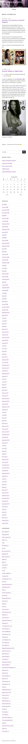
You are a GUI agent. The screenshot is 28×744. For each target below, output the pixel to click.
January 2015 (5, 462)
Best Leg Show (5, 551)
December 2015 (5, 432)
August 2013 (5, 506)
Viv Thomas (4, 731)
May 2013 (4, 512)
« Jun (7, 194)
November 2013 (5, 498)
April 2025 (4, 215)
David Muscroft (5, 587)
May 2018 (4, 351)
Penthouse (4, 670)
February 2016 (5, 426)
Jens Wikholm (5, 639)
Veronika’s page (15, 87)
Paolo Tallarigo (5, 664)
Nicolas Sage (5, 656)
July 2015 (4, 445)
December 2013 (5, 495)
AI (2, 542)
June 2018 (4, 348)
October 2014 (5, 470)
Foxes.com (4, 609)
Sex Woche (4, 698)
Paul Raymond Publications (8, 667)
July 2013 (4, 509)
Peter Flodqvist (5, 676)
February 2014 (5, 492)
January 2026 (5, 207)
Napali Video (5, 653)
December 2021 (5, 279)
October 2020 (5, 290)
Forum (3, 606)
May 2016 (4, 418)
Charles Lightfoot (6, 573)
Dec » (21, 194)
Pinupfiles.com (5, 684)
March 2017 (4, 390)
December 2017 (5, 365)
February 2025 (5, 218)
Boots (3, 562)
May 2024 (4, 235)
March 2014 (4, 490)
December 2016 (5, 398)
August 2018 (5, 343)
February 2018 (5, 359)
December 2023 (5, 243)
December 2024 (5, 224)
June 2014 (4, 481)
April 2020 (4, 298)
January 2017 (5, 395)
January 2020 (5, 304)
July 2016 (4, 412)
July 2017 (4, 379)
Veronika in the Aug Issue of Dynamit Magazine (13, 21)
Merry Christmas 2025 (7, 166)
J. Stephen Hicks (6, 626)
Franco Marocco (5, 612)
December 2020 (5, 287)
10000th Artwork (5, 169)
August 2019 (5, 315)
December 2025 (5, 210)
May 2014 (4, 484)
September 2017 (5, 373)
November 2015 (5, 434)
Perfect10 (4, 673)
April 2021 (4, 282)
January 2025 (5, 221)
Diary (3, 590)
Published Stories (6, 689)
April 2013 (4, 515)
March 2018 (4, 357)
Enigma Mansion (6, 598)
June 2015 (4, 448)
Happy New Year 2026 (7, 163)
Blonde (3, 559)
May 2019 (4, 323)
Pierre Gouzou (5, 681)
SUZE (3, 709)
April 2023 (4, 251)
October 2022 (5, 260)
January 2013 (5, 523)
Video (3, 728)
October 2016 (5, 404)
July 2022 (4, 265)
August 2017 (5, 376)
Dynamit (4, 595)
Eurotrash (4, 601)
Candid (3, 567)
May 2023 (4, 249)
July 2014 (4, 479)
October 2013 (5, 501)
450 (24, 79)
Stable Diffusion (5, 700)
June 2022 (4, 268)
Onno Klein (4, 659)
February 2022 (5, 273)
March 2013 (4, 517)
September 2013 (5, 504)
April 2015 (4, 454)
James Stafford (5, 631)
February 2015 (5, 459)
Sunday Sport (5, 706)
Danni (3, 581)
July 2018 (4, 346)
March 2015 (4, 456)
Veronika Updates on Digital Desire (12, 71)
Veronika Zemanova (6, 725)
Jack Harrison (5, 628)
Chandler (22, 89)
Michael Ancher (5, 651)
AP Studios (4, 545)
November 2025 (5, 212)
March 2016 (4, 423)
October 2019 (5, 310)
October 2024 (5, 226)
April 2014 (4, 487)
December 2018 (5, 337)
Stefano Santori (5, 703)
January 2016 (5, 429)
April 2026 (4, 204)
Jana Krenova (5, 634)
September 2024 (5, 229)
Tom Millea (4, 714)
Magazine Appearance (7, 648)
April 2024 (4, 237)
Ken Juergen (5, 642)
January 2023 (5, 254)
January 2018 (5, 362)
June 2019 (4, 321)
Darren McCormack (6, 584)
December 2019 (5, 307)
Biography (4, 554)
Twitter (3, 723)
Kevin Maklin (5, 645)
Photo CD (4, 678)
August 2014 (5, 476)
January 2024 (5, 240)
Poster (3, 687)
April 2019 (4, 326)
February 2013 (5, 520)
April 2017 (4, 387)
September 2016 (5, 407)
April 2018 (4, 354)
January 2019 (5, 334)
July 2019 (4, 318)
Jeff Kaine (4, 637)
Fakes (3, 603)
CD (3, 570)
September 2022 (5, 262)
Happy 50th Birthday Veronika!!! (9, 171)
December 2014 (5, 465)
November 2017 (5, 368)
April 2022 (4, 271)
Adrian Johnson (5, 537)
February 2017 (5, 393)
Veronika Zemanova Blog (12, 3)
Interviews (4, 623)
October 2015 (5, 437)
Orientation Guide (6, 662)
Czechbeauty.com (6, 579)
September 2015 (5, 440)
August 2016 (5, 409)
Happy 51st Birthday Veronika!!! (9, 160)
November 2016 (5, 401)
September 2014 (5, 473)
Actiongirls (4, 534)
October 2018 (5, 340)
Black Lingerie (5, 556)
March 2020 (4, 301)
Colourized (4, 576)
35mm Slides (5, 531)
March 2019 (4, 329)
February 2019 (5, 332)
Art (2, 548)
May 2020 (4, 296)
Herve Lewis (5, 617)
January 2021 (5, 285)
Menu (14, 9)
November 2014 (5, 467)
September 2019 (5, 312)
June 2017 (4, 382)
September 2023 (5, 246)
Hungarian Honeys (6, 620)
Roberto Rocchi (5, 692)
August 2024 (5, 232)
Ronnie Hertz (5, 695)
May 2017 (4, 384)
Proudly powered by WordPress (9, 740)
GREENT (4, 615)
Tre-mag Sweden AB (6, 720)
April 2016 (4, 420)
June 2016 (4, 415)
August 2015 (5, 443)
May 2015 (4, 451)
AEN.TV (4, 540)
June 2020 (4, 293)
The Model (4, 712)
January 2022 (5, 276)
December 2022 (5, 257)
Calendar (4, 565)
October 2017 (5, 370)
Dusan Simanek (5, 592)
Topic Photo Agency (6, 717)
